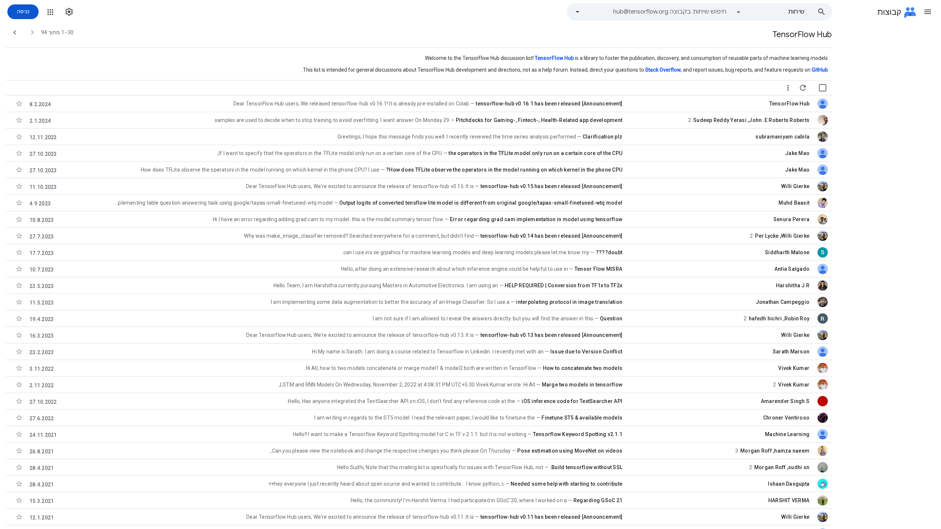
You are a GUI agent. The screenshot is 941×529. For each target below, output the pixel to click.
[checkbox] (822, 87)
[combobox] (656, 11)
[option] (770, 11)
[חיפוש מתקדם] (577, 11)
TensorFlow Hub (554, 58)
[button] (928, 12)
